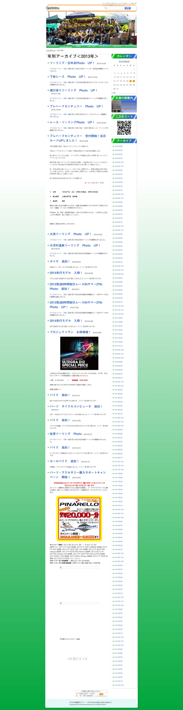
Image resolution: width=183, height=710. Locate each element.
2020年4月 (118, 366)
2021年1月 (118, 346)
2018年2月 (118, 453)
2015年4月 (118, 581)
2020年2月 (118, 374)
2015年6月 (118, 573)
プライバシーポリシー (118, 5)
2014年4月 (118, 621)
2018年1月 (118, 457)
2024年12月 (119, 194)
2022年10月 (119, 274)
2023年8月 (118, 238)
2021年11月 (119, 310)
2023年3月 (118, 254)
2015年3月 (118, 585)
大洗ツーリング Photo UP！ (71, 233)
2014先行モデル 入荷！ (66, 272)
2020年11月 (119, 354)
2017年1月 (118, 505)
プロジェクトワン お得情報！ (70, 332)
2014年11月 (119, 601)
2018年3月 (118, 449)
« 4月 (113, 92)
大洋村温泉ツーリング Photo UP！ (75, 245)
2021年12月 (119, 306)
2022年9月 (118, 278)
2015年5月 (118, 577)
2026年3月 (118, 154)
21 (131, 81)
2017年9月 (118, 473)
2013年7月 (118, 657)
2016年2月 (118, 545)
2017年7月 (118, 481)
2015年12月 (119, 553)
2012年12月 (119, 685)
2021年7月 (118, 326)
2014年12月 (119, 597)
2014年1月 (118, 633)
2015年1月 (118, 593)
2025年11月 (119, 166)
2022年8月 (118, 282)
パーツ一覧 (83, 267)
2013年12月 (119, 637)
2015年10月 (119, 561)
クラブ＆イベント (104, 46)
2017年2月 (118, 501)
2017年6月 (118, 485)
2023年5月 (118, 246)
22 (134, 81)
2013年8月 (118, 653)
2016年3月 (118, 541)
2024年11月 (119, 198)
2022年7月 (118, 286)
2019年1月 (118, 413)
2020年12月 (119, 350)
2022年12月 (119, 266)
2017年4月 (118, 493)
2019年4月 (118, 401)
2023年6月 (118, 242)
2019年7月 (118, 397)
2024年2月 (118, 218)
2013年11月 (119, 641)
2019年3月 (118, 405)
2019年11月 (119, 382)
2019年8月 (118, 393)
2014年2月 (118, 629)
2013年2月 (118, 677)
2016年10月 (119, 517)
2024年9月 (118, 202)
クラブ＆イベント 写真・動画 (60, 68)
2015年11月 (119, 557)
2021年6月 (118, 330)
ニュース (65, 46)
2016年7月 (118, 525)
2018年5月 (118, 441)
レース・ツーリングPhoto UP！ (72, 122)
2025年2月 (118, 186)
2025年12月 (119, 162)
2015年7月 (118, 569)
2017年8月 (118, 477)
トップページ (53, 46)
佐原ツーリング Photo (66, 433)
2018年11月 (119, 421)
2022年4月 (118, 294)
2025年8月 (118, 170)
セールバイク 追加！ (64, 461)
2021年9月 (118, 318)
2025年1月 (118, 190)
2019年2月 (118, 409)
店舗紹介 (78, 46)
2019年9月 (118, 389)
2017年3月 (118, 497)
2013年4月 (118, 669)
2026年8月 (118, 146)
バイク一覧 (87, 278)
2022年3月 (118, 298)
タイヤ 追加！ (60, 261)
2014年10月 (119, 605)
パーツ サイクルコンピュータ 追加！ (76, 406)
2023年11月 (119, 230)
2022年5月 (118, 290)
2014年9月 (118, 609)
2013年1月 (118, 681)
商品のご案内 (91, 46)
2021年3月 (118, 342)
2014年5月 (118, 617)
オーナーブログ (130, 46)
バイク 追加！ (60, 394)
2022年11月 (119, 270)
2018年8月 (118, 433)
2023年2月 (118, 258)
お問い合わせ (117, 46)
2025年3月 (118, 182)
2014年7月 (118, 613)
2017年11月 (119, 465)
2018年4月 (118, 445)
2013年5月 (118, 665)
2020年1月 (118, 378)
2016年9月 (118, 521)
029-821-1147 (86, 694)
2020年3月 (118, 370)
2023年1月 (118, 262)
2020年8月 (118, 362)
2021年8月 (118, 322)
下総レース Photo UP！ (68, 76)
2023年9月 (118, 234)
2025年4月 (118, 178)
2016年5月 (118, 533)
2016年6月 (118, 529)
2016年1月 (118, 549)
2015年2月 (118, 589)
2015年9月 (118, 565)
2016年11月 (119, 513)
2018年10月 (119, 425)
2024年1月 (118, 222)
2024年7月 (118, 210)
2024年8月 (118, 206)
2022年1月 (118, 302)
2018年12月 (119, 417)
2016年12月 (119, 509)
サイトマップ (105, 5)
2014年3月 (118, 625)
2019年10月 (119, 386)
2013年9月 (118, 649)
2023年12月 (119, 226)
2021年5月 (118, 334)
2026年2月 (118, 158)
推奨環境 (111, 5)
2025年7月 (118, 174)
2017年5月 (118, 489)
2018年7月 (118, 437)
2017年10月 (119, 469)
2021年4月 (118, 338)
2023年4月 (118, 250)
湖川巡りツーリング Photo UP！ (74, 90)
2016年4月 (118, 537)
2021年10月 (119, 314)
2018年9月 (118, 429)
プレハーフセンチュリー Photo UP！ (77, 106)
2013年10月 (119, 645)
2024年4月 (118, 214)
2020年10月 (119, 358)
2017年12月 (119, 461)
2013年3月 (118, 673)
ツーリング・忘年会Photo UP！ (72, 62)
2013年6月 (118, 661)
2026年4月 (118, 150)
